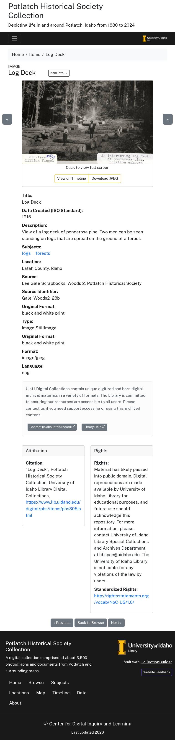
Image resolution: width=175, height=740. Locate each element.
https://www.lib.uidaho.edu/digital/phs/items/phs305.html (53, 509)
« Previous (62, 623)
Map (40, 692)
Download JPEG (105, 178)
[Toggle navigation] (14, 38)
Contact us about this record (51, 427)
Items (34, 54)
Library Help (93, 427)
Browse (36, 682)
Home (18, 54)
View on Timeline (71, 178)
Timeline (61, 692)
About (15, 702)
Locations (19, 692)
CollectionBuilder (156, 662)
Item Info (57, 73)
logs (26, 253)
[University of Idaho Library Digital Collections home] (145, 646)
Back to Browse (90, 623)
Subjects (60, 682)
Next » (116, 623)
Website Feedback (156, 672)
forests (43, 253)
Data (82, 692)
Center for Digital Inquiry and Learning (89, 724)
